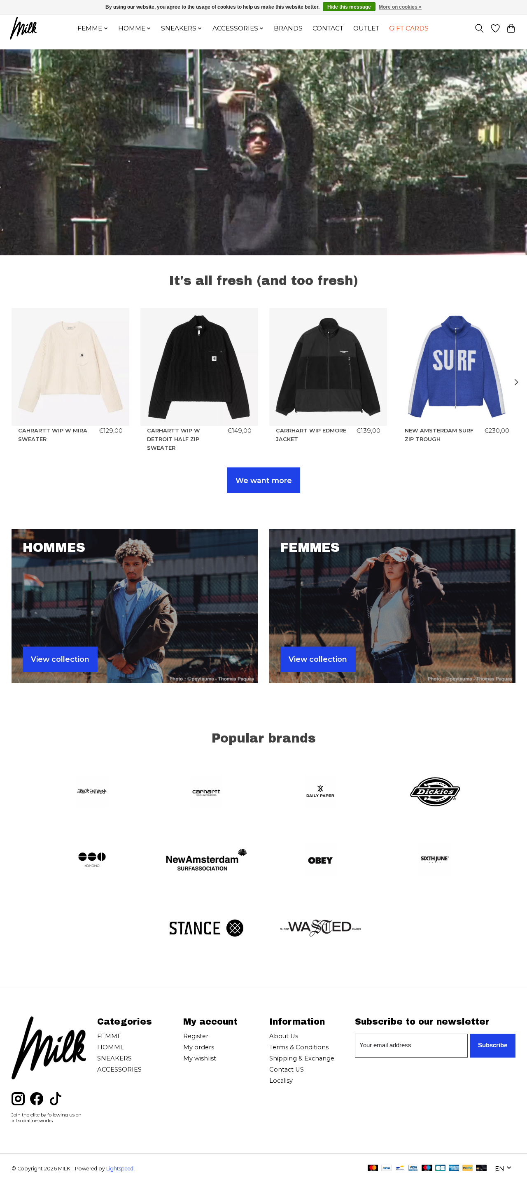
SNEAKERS (114, 1058)
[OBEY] (320, 860)
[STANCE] (206, 928)
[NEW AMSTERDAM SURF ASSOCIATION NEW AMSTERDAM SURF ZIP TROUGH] (457, 367)
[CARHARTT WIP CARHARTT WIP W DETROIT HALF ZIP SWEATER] (199, 367)
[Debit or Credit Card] (481, 1168)
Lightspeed (119, 1168)
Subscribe (492, 1045)
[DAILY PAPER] (320, 792)
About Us (283, 1036)
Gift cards (409, 28)
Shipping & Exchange (301, 1058)
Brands (288, 28)
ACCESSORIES (119, 1069)
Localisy (281, 1080)
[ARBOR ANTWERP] (92, 792)
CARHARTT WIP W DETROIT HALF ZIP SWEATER (173, 439)
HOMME (110, 1047)
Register (195, 1036)
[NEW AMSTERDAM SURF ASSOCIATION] (206, 860)
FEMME (109, 1036)
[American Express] (454, 1168)
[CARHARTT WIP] (206, 792)
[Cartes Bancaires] (440, 1168)
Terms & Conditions (299, 1047)
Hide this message (349, 7)
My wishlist (199, 1058)
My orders (198, 1047)
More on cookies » (400, 7)
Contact (327, 28)
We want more (264, 480)
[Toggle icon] (479, 28)
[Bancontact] (400, 1168)
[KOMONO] (92, 860)
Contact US (286, 1069)
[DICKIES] (434, 792)
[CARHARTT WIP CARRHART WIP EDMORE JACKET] (328, 367)
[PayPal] (467, 1168)
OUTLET (366, 28)
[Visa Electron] (413, 1168)
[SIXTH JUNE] (434, 860)
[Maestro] (427, 1168)
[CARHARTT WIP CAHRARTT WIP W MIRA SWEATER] (70, 367)
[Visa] (386, 1168)
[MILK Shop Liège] (23, 28)
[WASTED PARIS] (320, 928)
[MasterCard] (373, 1168)
